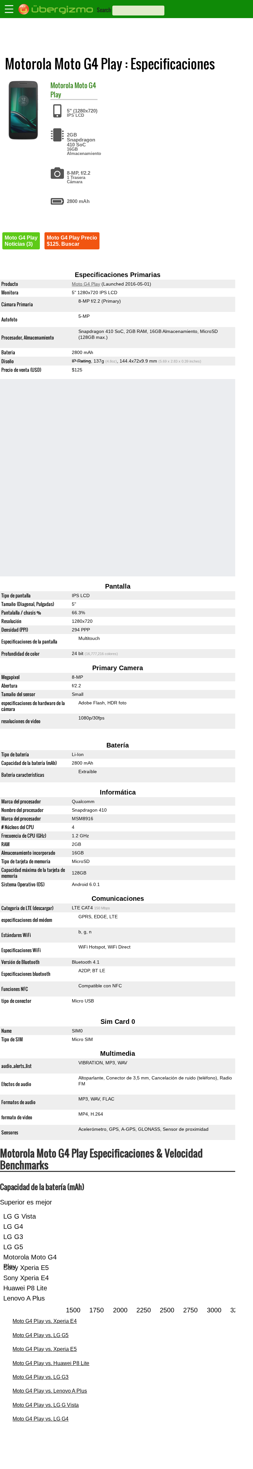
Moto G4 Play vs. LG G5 (41, 1335)
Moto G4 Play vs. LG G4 (41, 1419)
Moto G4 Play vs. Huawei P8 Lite (51, 1363)
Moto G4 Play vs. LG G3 (41, 1377)
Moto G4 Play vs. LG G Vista (46, 1405)
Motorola (61, 85)
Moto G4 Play (86, 284)
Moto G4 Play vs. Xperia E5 (45, 1349)
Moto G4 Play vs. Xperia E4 (45, 1321)
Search (104, 10)
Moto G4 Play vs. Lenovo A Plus (50, 1391)
